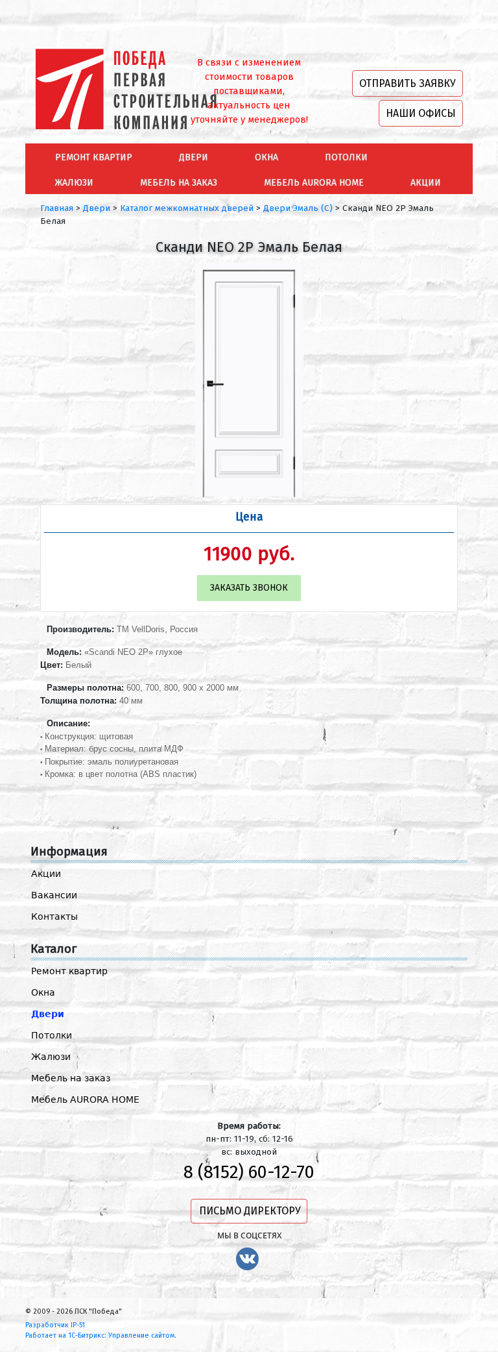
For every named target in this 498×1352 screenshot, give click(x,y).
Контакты (54, 916)
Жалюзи (51, 1056)
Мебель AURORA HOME (85, 1099)
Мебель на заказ (70, 1078)
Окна (43, 992)
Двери (47, 1014)
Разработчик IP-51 (55, 1325)
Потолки (51, 1035)
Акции (46, 873)
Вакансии (54, 895)
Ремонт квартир (69, 971)
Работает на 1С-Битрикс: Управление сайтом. (100, 1335)
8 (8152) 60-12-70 (249, 1172)
